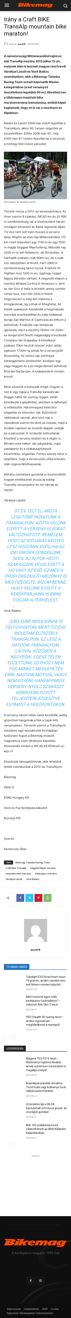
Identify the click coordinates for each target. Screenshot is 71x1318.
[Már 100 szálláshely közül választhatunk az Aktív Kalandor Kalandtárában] (13, 1130)
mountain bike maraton (18, 873)
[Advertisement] (35, 1182)
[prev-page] (6, 1036)
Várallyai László (14, 879)
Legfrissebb (14, 1048)
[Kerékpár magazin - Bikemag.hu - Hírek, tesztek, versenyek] (35, 4)
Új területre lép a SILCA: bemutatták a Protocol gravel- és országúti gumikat (46, 1108)
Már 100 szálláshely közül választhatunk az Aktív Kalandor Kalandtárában (46, 1129)
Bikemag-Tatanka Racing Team (32, 862)
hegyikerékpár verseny (43, 867)
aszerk (21, 44)
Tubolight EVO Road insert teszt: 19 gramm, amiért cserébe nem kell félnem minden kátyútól (46, 980)
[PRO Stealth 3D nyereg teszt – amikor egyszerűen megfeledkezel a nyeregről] (13, 1021)
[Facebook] (20, 898)
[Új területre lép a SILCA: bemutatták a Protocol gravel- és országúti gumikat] (13, 1109)
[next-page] (12, 1036)
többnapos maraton (46, 873)
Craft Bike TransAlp (16, 867)
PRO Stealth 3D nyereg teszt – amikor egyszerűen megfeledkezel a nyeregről (45, 1020)
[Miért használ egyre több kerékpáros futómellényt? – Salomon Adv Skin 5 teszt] (13, 1001)
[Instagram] (40, 1281)
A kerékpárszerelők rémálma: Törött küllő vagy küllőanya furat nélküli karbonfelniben (46, 1087)
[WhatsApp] (47, 898)
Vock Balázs (32, 879)
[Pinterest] (38, 898)
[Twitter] (29, 898)
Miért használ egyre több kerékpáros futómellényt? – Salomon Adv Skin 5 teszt (43, 1000)
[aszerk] (6, 44)
